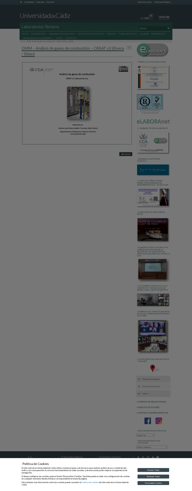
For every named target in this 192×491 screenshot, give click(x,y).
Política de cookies (90, 482)
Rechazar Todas (153, 476)
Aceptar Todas (153, 470)
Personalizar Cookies (153, 483)
